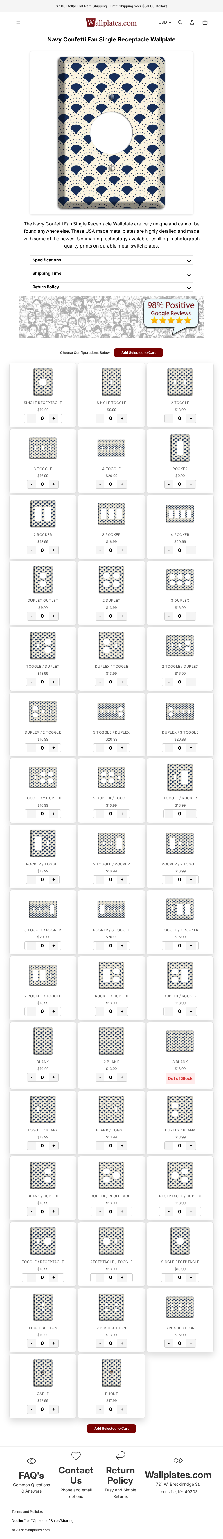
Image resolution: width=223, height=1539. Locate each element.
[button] (43, 382)
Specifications (47, 259)
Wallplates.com (37, 1530)
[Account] (192, 22)
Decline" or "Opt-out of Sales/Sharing (42, 1520)
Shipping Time (47, 273)
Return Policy (46, 286)
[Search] (180, 22)
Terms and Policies (27, 1511)
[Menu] (18, 22)
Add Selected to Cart (138, 353)
